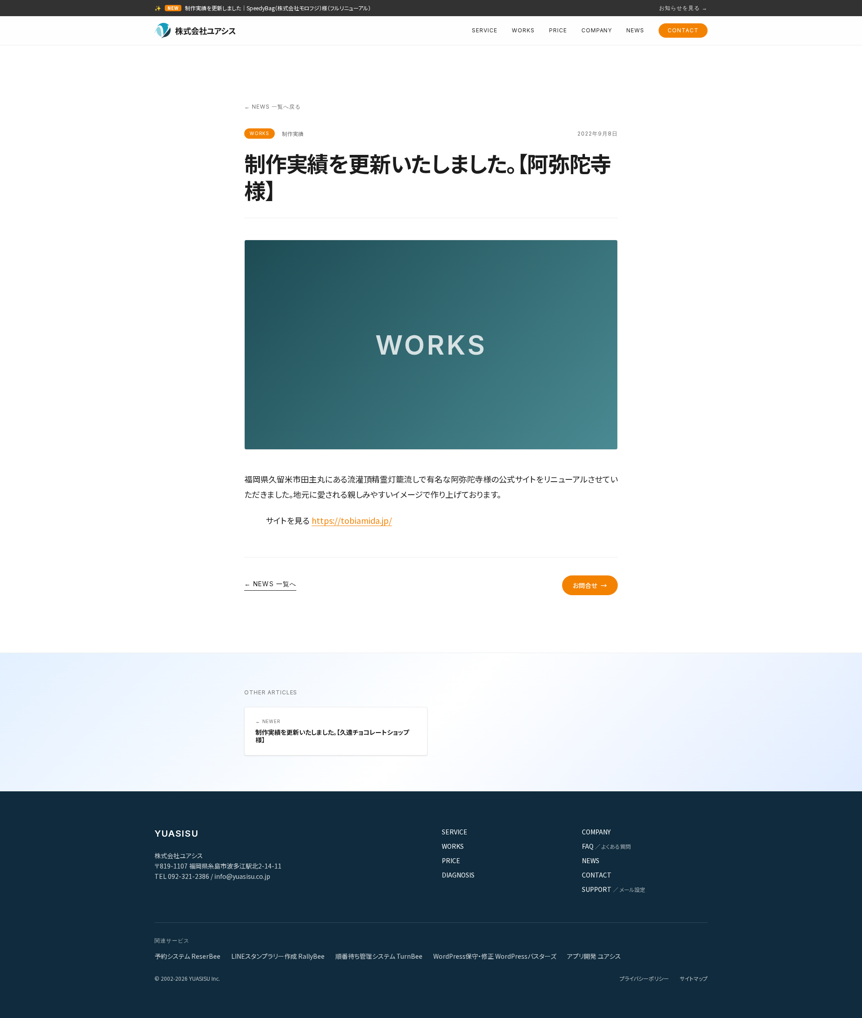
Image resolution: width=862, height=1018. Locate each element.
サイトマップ (694, 978)
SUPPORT (613, 889)
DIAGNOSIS (458, 874)
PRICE (558, 30)
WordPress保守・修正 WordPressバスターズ (494, 956)
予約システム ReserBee (187, 956)
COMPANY (596, 30)
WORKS (523, 30)
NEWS (635, 30)
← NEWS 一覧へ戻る (272, 106)
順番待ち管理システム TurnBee (378, 956)
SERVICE (484, 30)
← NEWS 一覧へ (270, 584)
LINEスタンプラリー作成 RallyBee (278, 956)
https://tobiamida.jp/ (352, 520)
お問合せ (590, 585)
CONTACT (683, 30)
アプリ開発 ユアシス (594, 956)
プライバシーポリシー (644, 978)
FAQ (606, 846)
